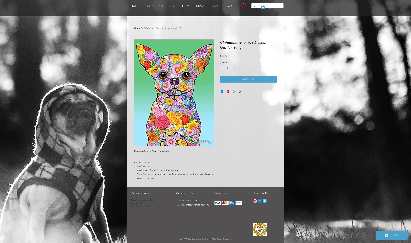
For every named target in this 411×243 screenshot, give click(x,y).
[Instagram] (255, 201)
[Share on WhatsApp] (234, 91)
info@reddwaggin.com (197, 205)
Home (137, 27)
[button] (243, 5)
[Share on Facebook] (222, 91)
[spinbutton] (227, 68)
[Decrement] (222, 68)
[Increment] (232, 68)
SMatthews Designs (221, 239)
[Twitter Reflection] (265, 201)
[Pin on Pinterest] (228, 91)
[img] (217, 203)
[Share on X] (240, 91)
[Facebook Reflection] (260, 201)
